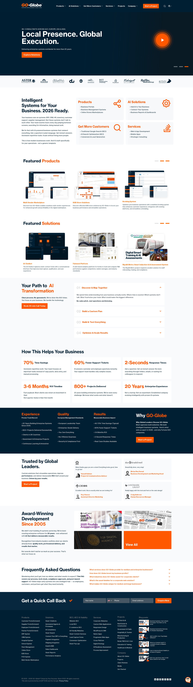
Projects (121, 6)
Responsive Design (100, 627)
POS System (26, 657)
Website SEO (74, 621)
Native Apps (97, 634)
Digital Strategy (98, 644)
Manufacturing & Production (123, 637)
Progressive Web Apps (101, 637)
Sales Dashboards (52, 649)
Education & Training (124, 644)
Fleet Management (28, 647)
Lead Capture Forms (76, 637)
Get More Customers (92, 6)
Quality (63, 414)
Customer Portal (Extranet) (31, 621)
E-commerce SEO (76, 627)
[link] (46, 190)
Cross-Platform (98, 640)
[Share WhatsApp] (165, 680)
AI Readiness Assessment (102, 647)
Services (109, 6)
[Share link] (168, 679)
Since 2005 (34, 524)
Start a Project (151, 6)
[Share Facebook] (158, 680)
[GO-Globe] (32, 6)
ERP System (26, 634)
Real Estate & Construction (122, 625)
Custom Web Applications (102, 624)
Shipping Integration (52, 643)
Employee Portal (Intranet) (30, 627)
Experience (31, 414)
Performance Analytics (53, 656)
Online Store (26, 650)
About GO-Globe (123, 656)
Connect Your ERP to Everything (56, 636)
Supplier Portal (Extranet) (30, 624)
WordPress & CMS (99, 631)
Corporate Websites (100, 621)
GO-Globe (156, 415)
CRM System (26, 637)
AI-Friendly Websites (77, 631)
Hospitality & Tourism (125, 632)
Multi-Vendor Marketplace (30, 660)
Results (100, 414)
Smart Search (50, 633)
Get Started (122, 669)
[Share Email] (170, 680)
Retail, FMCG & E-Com (125, 641)
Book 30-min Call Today (34, 306)
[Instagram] (160, 680)
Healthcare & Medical (125, 648)
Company (132, 6)
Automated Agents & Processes (53, 625)
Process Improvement (100, 650)
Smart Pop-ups (75, 644)
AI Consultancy (51, 630)
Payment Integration (52, 639)
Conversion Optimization (78, 640)
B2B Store (25, 653)
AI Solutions (74, 6)
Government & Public (125, 629)
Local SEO (73, 624)
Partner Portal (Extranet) (30, 631)
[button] (157, 223)
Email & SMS (50, 646)
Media (120, 666)
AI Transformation (38, 288)
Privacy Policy (63, 681)
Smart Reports (50, 652)
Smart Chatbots (51, 621)
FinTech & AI (122, 620)
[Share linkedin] (155, 680)
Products (60, 6)
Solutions (51, 223)
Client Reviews (123, 663)
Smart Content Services (78, 634)
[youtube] (163, 680)
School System (27, 644)
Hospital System (27, 640)
